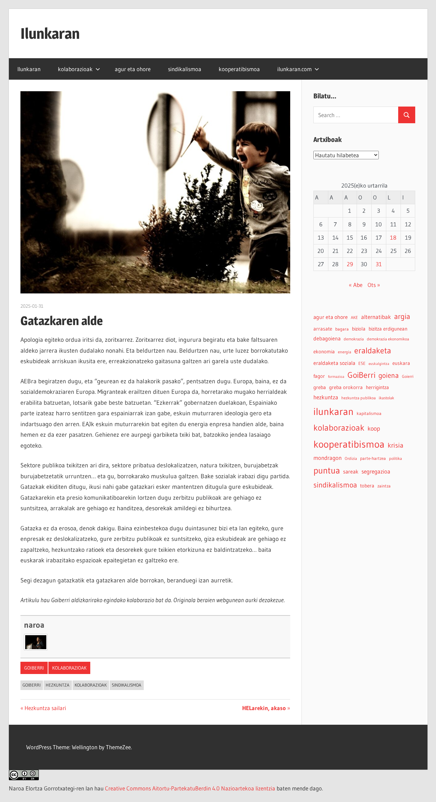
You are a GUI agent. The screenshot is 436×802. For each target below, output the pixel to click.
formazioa (336, 376)
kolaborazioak (75, 69)
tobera (367, 486)
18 (393, 237)
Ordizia (351, 458)
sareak (350, 471)
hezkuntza (57, 685)
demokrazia (354, 338)
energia (344, 351)
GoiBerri (31, 685)
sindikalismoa (184, 69)
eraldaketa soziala (334, 362)
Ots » (374, 284)
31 (379, 264)
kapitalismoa (369, 413)
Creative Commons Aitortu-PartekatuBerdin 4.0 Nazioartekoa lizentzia (190, 788)
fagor (319, 376)
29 (350, 264)
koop (374, 428)
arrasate (322, 329)
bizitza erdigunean (388, 329)
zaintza (384, 486)
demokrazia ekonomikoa (388, 338)
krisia (395, 445)
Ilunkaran (50, 33)
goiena (388, 375)
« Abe (355, 284)
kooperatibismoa (239, 69)
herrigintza (377, 387)
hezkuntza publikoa (358, 397)
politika (395, 458)
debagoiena (327, 338)
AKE (354, 317)
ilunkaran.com (294, 69)
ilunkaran (333, 411)
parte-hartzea (373, 458)
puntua (326, 470)
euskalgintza (379, 364)
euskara (401, 363)
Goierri (408, 376)
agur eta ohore (133, 69)
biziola (358, 329)
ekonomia (324, 351)
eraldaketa (372, 350)
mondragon (327, 458)
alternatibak (376, 317)
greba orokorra (346, 387)
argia (402, 316)
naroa (34, 625)
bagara (342, 329)
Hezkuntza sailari (45, 707)
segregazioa (375, 471)
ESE (361, 363)
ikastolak (386, 397)
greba (319, 387)
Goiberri (34, 668)
